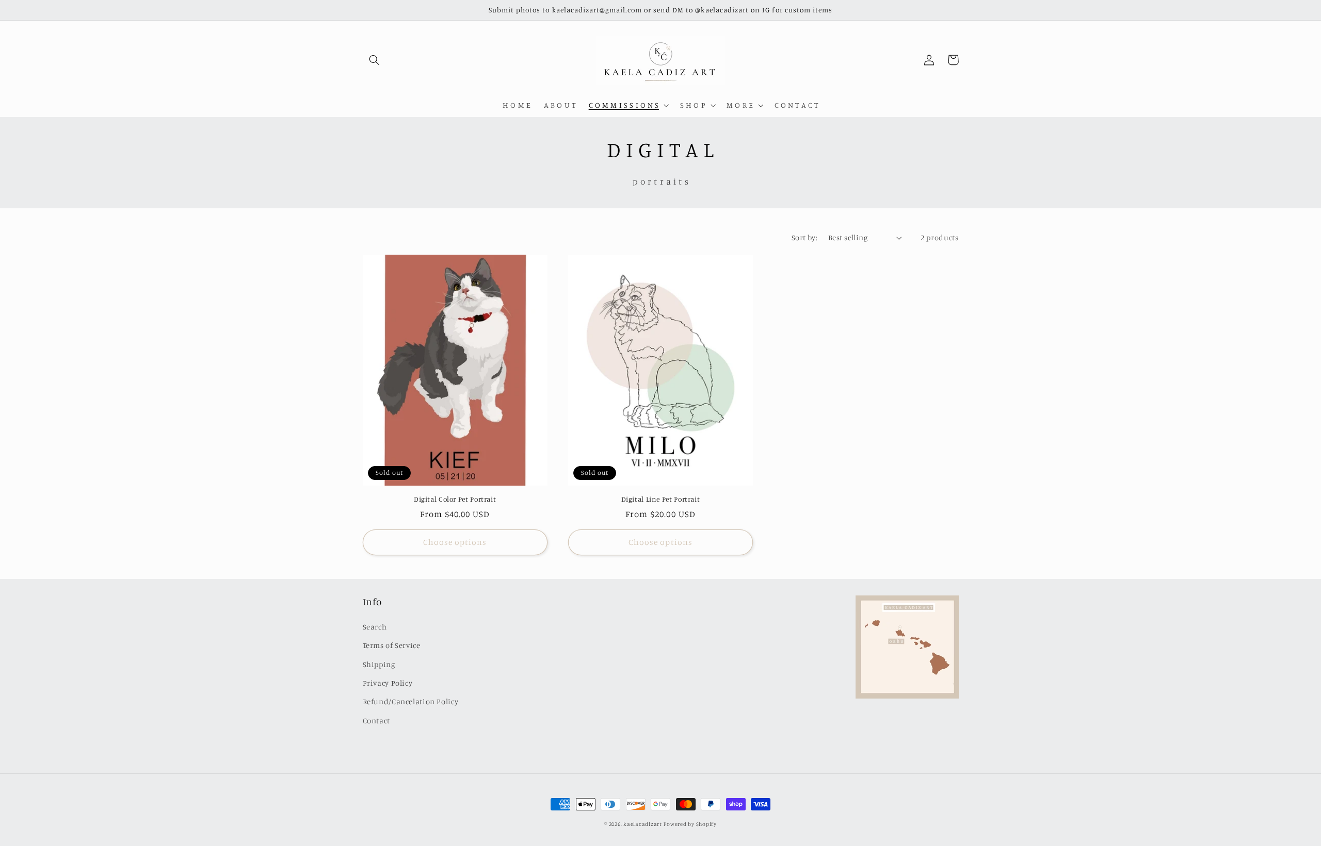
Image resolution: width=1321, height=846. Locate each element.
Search (375, 626)
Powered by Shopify (690, 824)
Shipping (379, 664)
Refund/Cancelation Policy (411, 701)
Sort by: (804, 237)
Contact (376, 720)
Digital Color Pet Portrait (455, 499)
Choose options (455, 542)
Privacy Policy (388, 682)
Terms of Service (392, 645)
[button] (374, 60)
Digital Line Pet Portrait (660, 499)
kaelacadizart (642, 824)
